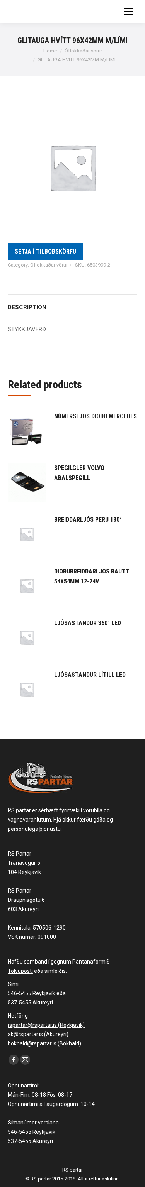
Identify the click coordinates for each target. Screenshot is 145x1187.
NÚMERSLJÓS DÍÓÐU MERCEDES (95, 416)
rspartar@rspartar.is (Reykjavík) (46, 1025)
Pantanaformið (91, 962)
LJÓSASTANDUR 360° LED (87, 623)
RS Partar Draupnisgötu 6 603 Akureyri (26, 900)
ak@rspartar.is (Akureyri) (38, 1034)
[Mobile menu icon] (128, 11)
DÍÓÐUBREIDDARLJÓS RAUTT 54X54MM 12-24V (92, 576)
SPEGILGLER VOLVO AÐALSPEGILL (79, 473)
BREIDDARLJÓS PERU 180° (88, 519)
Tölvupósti (20, 971)
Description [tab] (27, 307)
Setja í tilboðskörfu (45, 251)
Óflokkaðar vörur (49, 265)
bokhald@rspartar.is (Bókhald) (44, 1043)
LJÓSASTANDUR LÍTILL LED (90, 674)
